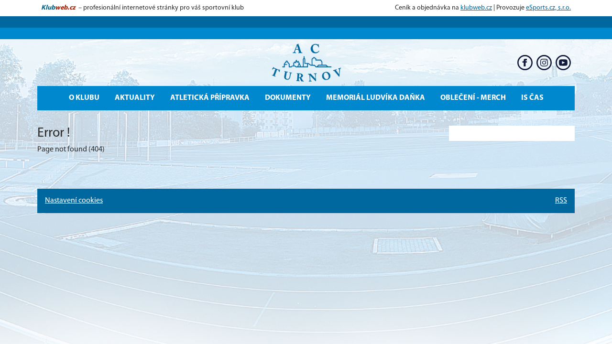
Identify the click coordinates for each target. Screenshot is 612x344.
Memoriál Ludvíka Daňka (375, 98)
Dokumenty (288, 98)
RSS (561, 200)
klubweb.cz (476, 7)
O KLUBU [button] (84, 98)
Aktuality (135, 98)
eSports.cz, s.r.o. (548, 7)
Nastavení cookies (74, 200)
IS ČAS (532, 98)
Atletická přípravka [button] (210, 98)
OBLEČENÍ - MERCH (473, 98)
